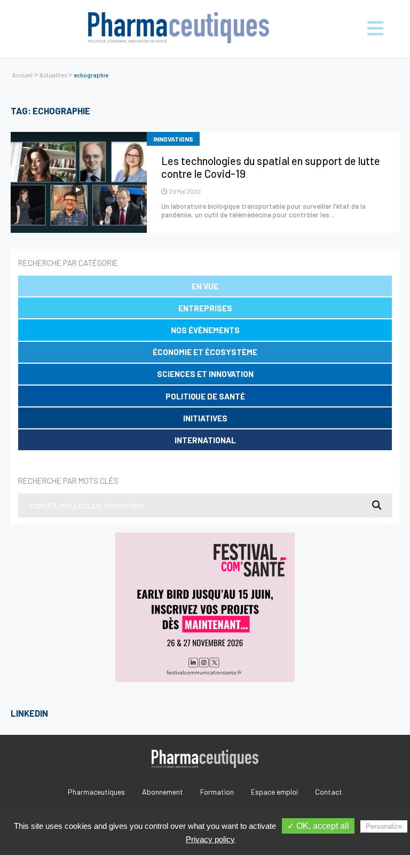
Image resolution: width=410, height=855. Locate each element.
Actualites (53, 75)
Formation (217, 791)
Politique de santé (205, 396)
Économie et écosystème (205, 352)
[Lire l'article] (79, 182)
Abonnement (162, 791)
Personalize (384, 826)
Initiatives (205, 418)
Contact (328, 791)
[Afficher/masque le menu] (365, 29)
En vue (205, 286)
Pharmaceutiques (96, 791)
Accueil (22, 75)
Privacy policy (210, 839)
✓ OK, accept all (318, 825)
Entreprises (205, 308)
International (205, 440)
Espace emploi (274, 791)
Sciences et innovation (205, 374)
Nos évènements (205, 330)
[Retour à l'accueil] (179, 29)
